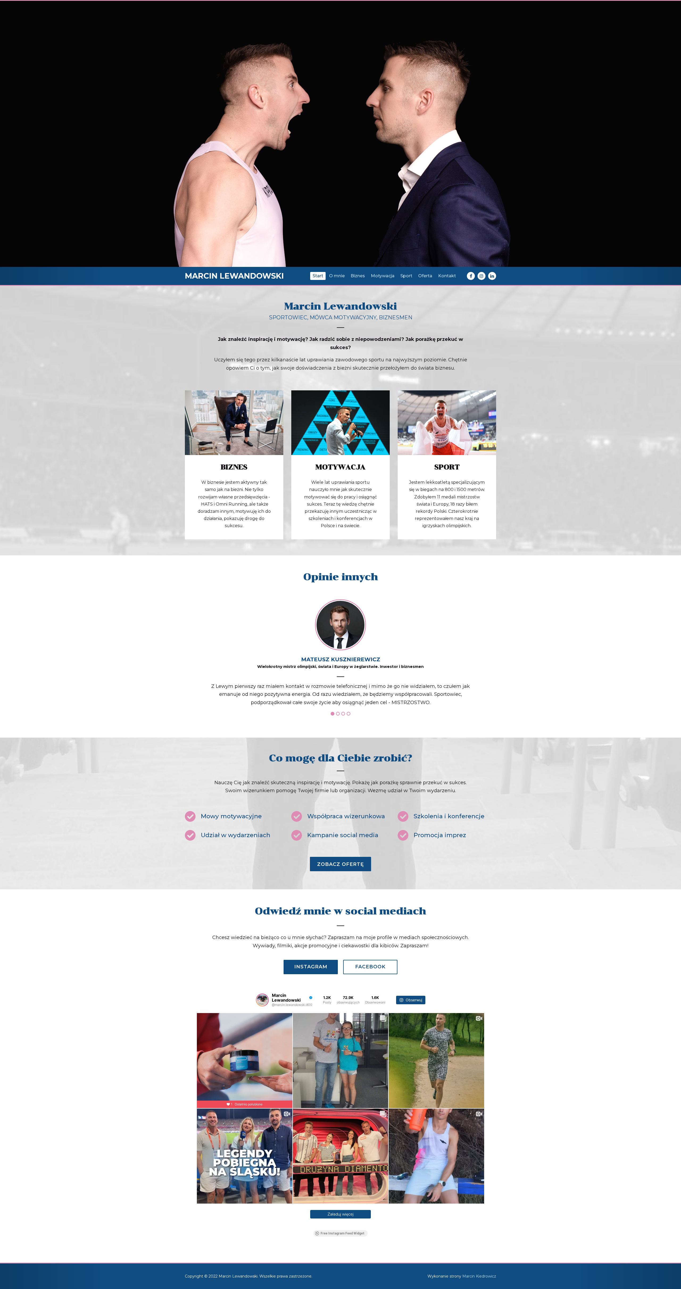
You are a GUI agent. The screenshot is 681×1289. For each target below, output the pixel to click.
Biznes (234, 467)
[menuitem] (318, 276)
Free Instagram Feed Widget (342, 1233)
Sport (447, 467)
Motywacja (340, 467)
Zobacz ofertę (340, 864)
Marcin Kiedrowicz (479, 1276)
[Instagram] (481, 276)
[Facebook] (471, 276)
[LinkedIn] (492, 276)
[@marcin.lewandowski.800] (262, 1000)
